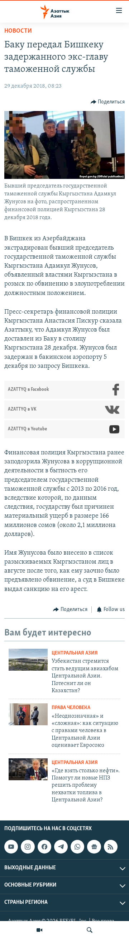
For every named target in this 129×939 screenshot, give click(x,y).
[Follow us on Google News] (94, 847)
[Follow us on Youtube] (11, 847)
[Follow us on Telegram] (61, 847)
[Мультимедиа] (39, 930)
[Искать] (89, 930)
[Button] (108, 102)
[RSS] (111, 847)
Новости (18, 31)
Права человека (71, 708)
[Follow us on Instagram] (27, 847)
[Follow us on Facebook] (44, 847)
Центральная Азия (75, 653)
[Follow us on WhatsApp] (77, 847)
